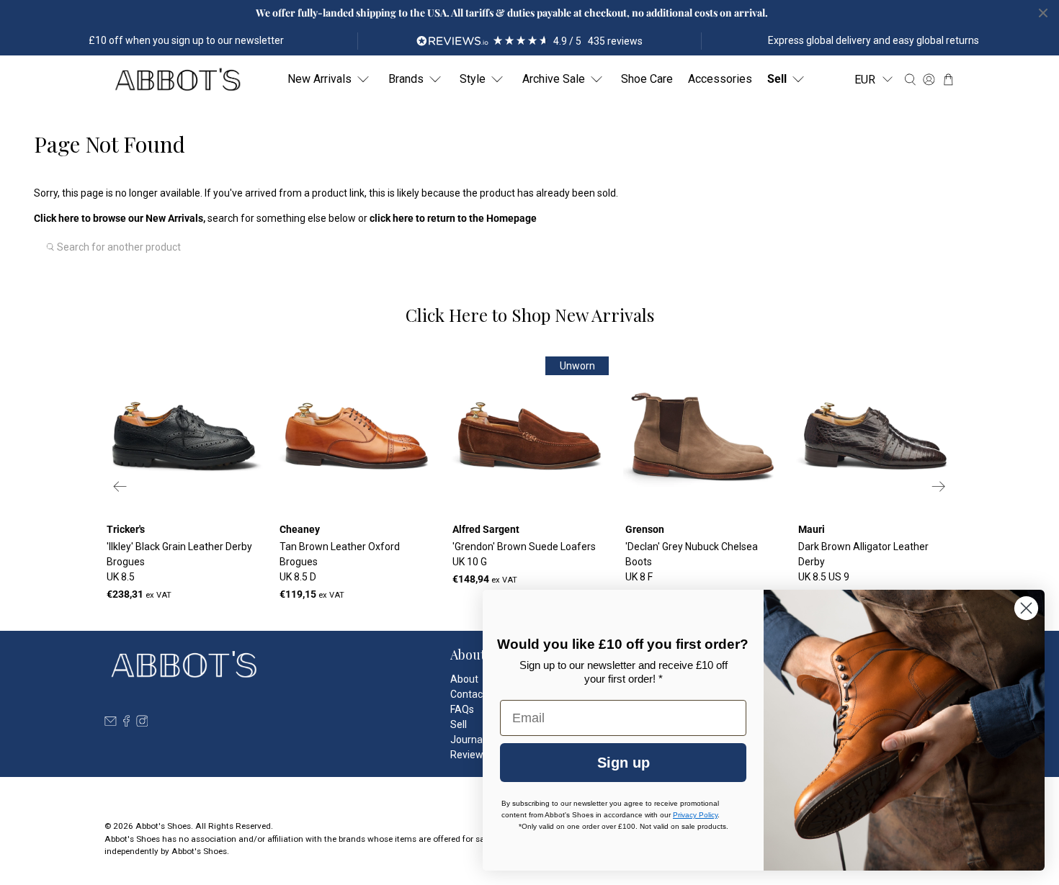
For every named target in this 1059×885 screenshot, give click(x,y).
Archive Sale (553, 79)
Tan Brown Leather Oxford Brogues (340, 562)
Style (473, 79)
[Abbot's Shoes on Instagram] (142, 723)
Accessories (720, 79)
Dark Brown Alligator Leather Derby (863, 562)
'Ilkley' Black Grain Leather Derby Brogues (179, 562)
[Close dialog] (1026, 608)
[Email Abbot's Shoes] (110, 723)
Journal (467, 739)
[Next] (939, 487)
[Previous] (120, 487)
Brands (406, 79)
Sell (777, 79)
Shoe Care (647, 79)
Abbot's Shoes (163, 826)
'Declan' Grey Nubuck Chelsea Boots (691, 562)
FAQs (462, 709)
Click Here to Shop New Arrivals (530, 314)
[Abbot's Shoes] (177, 80)
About (464, 679)
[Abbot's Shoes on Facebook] (126, 723)
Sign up (623, 763)
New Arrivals (319, 79)
